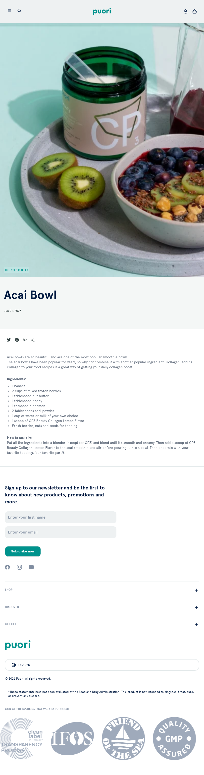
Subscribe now (23, 551)
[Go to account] (185, 11)
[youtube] (31, 567)
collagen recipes (16, 270)
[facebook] (7, 567)
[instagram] (19, 567)
